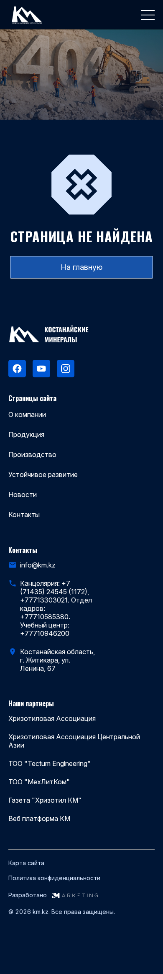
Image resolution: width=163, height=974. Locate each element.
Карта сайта (26, 863)
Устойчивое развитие (43, 474)
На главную (81, 267)
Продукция (26, 434)
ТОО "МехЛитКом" (39, 782)
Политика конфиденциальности (54, 878)
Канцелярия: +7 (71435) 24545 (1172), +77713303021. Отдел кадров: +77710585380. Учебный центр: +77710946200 (56, 608)
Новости (22, 494)
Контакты (24, 514)
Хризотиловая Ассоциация (52, 718)
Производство (32, 454)
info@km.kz (38, 565)
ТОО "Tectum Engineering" (49, 763)
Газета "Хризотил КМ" (45, 800)
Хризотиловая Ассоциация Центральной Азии (74, 741)
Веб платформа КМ (39, 818)
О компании (27, 414)
